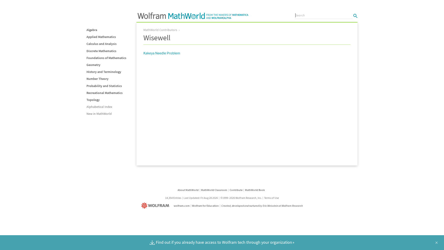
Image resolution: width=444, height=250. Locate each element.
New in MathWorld (99, 114)
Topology (93, 100)
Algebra (91, 30)
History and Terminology (103, 72)
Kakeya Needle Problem (161, 53)
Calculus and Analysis (101, 44)
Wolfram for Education (205, 205)
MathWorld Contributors (160, 30)
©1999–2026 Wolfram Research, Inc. (241, 198)
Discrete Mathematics (101, 51)
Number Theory (97, 79)
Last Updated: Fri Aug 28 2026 (201, 198)
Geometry (93, 65)
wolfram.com (182, 205)
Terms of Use (271, 198)
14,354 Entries (173, 198)
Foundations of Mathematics (106, 58)
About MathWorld (188, 190)
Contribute (236, 190)
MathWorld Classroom (214, 190)
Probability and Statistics (104, 86)
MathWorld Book (255, 190)
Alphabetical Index (99, 107)
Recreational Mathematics (104, 93)
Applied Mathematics (101, 37)
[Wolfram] (156, 205)
